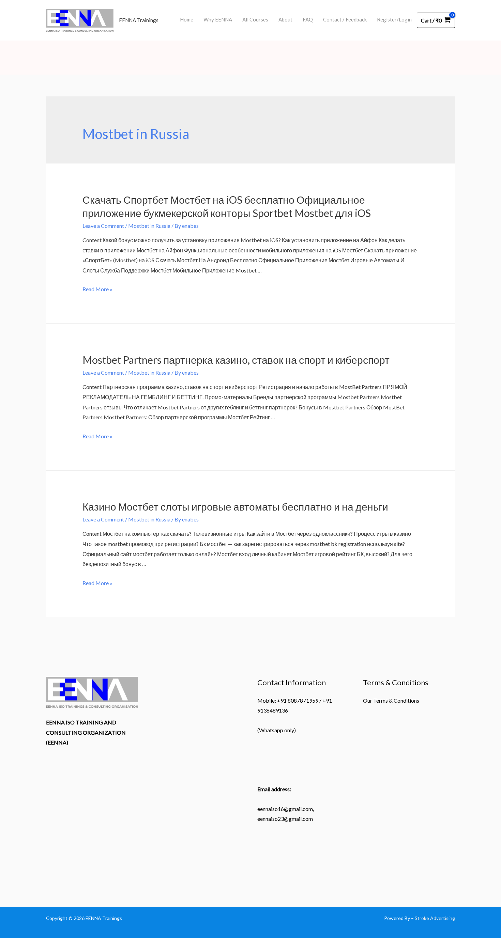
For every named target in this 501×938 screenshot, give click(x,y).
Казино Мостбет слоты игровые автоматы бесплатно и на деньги (235, 506)
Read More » (97, 289)
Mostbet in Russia (149, 225)
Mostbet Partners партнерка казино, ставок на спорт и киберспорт (236, 360)
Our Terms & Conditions (391, 700)
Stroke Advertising (435, 918)
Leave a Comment (103, 225)
